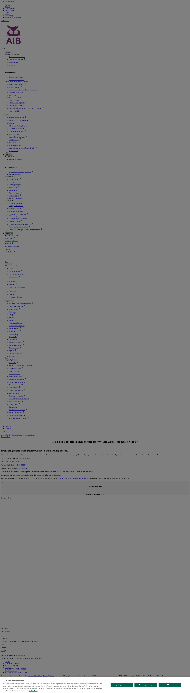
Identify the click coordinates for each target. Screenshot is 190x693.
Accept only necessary (145, 685)
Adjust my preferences (121, 685)
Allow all (169, 685)
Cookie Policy (33, 691)
